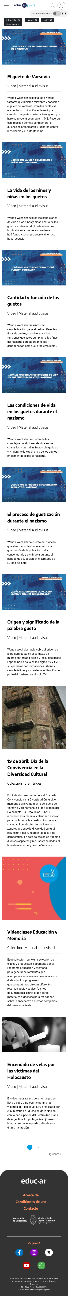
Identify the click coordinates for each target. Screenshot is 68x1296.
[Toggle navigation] (3, 2)
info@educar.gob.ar (43, 1290)
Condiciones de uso (31, 1201)
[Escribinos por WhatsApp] (41, 1265)
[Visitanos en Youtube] (26, 1265)
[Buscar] (53, 5)
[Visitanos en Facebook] (19, 1252)
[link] (61, 6)
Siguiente (54, 1154)
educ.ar (14, 1279)
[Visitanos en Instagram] (34, 1252)
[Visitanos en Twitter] (48, 1252)
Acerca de (31, 1195)
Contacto (31, 1208)
